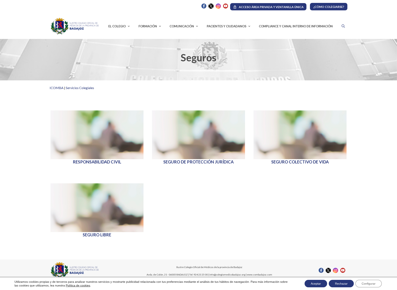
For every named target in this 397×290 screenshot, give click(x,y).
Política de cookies (78, 285)
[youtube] (225, 7)
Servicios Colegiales (80, 88)
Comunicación (182, 26)
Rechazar (341, 283)
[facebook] (203, 7)
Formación (148, 26)
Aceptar (316, 283)
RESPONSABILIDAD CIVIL (97, 161)
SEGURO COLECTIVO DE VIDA (300, 161)
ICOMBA (56, 88)
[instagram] (218, 7)
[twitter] (211, 7)
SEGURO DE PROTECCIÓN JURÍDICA (198, 161)
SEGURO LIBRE (97, 234)
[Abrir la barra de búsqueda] (342, 26)
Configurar (368, 283)
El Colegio (117, 26)
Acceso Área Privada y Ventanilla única (271, 7)
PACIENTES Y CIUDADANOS (226, 26)
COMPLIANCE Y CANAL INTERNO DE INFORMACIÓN (296, 26)
